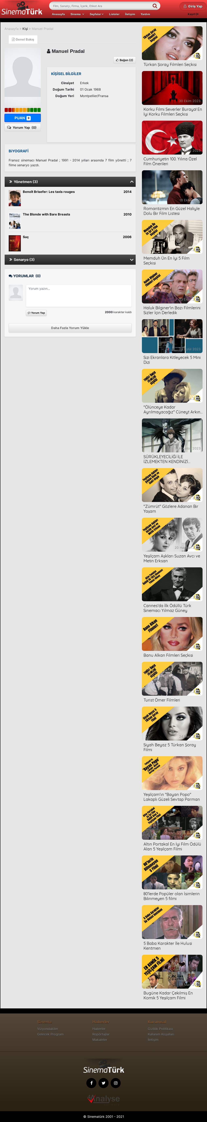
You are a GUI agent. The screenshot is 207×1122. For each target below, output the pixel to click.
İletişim (130, 14)
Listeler (114, 14)
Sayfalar (96, 14)
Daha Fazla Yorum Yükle (70, 328)
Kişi (25, 29)
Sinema (76, 14)
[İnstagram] (116, 1083)
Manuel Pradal (42, 29)
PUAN (22, 118)
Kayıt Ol (193, 14)
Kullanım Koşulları (161, 1034)
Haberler (99, 1029)
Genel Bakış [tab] (24, 39)
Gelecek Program (50, 1034)
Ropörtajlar (101, 1034)
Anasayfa (58, 14)
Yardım (145, 14)
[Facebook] (91, 1083)
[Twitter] (103, 1083)
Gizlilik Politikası (160, 1029)
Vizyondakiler (47, 1029)
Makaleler (99, 1040)
